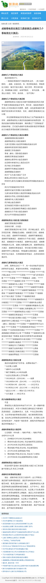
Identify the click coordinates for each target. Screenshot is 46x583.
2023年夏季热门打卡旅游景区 (13, 521)
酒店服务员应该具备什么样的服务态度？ (16, 543)
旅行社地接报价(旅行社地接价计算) (15, 568)
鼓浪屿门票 (25, 18)
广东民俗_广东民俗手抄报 (11, 540)
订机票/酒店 (32, 9)
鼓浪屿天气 (36, 18)
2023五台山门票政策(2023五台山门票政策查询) (19, 546)
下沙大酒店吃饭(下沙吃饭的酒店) (14, 554)
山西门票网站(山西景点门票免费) (14, 538)
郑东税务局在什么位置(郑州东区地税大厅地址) (18, 535)
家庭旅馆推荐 (26, 13)
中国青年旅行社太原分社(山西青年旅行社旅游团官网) (21, 566)
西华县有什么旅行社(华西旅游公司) (15, 571)
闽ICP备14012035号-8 (26, 580)
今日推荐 (41, 9)
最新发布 (23, 9)
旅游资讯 (16, 24)
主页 (9, 24)
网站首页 (4, 13)
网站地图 (38, 580)
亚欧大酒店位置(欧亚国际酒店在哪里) (15, 557)
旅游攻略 (37, 13)
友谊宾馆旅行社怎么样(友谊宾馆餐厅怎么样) (18, 524)
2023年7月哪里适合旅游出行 (12, 518)
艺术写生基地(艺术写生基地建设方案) (15, 549)
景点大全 (4, 18)
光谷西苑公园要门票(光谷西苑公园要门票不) (18, 526)
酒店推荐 (14, 13)
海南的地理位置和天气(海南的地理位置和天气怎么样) (21, 532)
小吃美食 (14, 18)
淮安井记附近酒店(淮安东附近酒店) (15, 529)
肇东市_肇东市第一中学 (11, 563)
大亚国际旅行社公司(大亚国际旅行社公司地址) (18, 552)
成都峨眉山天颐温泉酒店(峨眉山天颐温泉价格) (18, 560)
